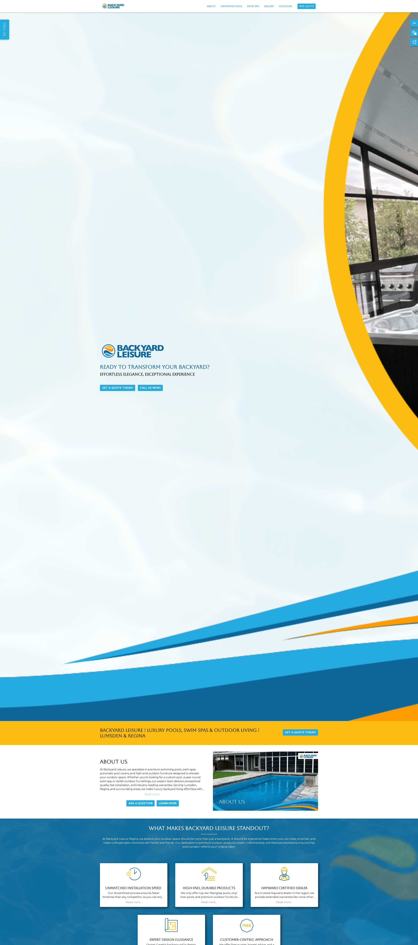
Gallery (269, 6)
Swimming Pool (231, 6)
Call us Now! (150, 387)
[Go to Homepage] (113, 6)
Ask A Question (141, 803)
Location (285, 6)
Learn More (168, 803)
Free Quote (306, 6)
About (211, 6)
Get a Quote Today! (117, 387)
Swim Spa (253, 6)
